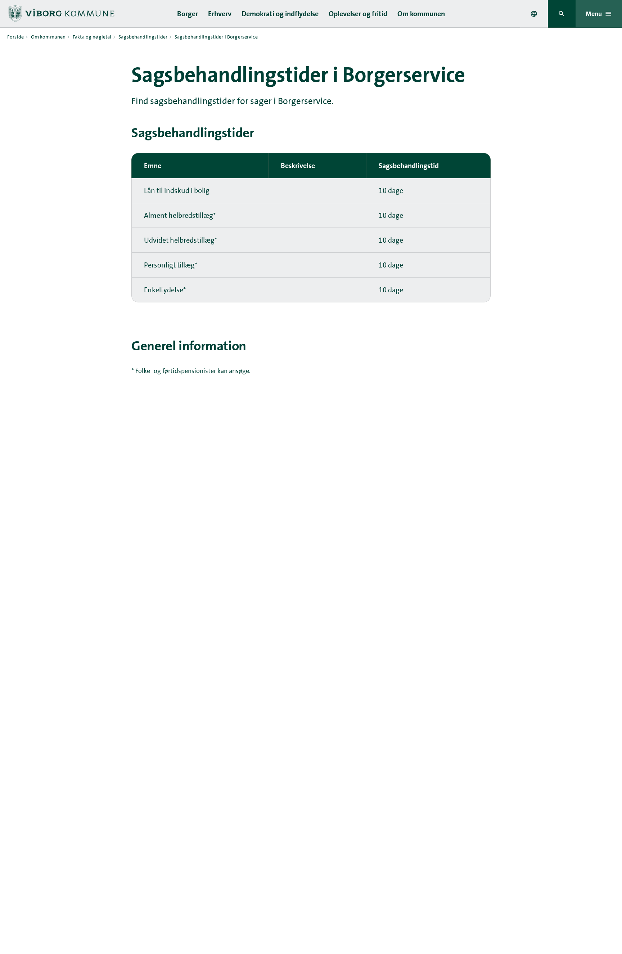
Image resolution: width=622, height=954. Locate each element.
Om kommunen (421, 13)
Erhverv (219, 13)
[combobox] (533, 13)
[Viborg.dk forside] (61, 13)
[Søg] (562, 14)
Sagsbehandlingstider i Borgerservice (216, 36)
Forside (15, 36)
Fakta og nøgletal (92, 36)
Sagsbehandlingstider (142, 36)
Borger (187, 13)
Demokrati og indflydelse (280, 13)
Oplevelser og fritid (358, 13)
